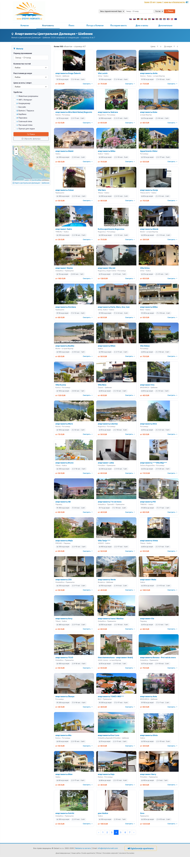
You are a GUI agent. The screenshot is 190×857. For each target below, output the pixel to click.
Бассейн (22, 107)
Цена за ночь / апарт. (22, 83)
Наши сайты (76, 853)
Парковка (22, 118)
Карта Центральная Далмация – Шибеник (32, 183)
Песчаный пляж (25, 125)
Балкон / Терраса (26, 110)
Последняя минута (118, 25)
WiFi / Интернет (25, 100)
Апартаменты (48, 25)
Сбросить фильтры (32, 139)
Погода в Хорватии (95, 25)
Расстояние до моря (22, 73)
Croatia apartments (88, 853)
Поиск (170, 11)
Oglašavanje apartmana (142, 848)
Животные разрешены (28, 96)
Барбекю (22, 114)
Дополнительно (165, 25)
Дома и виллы (142, 25)
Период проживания (22, 53)
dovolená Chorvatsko (126, 853)
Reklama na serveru (83, 848)
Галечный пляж (25, 121)
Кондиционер (24, 103)
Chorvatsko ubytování (110, 853)
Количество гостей (22, 64)
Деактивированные (63, 853)
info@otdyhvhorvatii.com (108, 848)
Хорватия (24, 25)
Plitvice (98, 853)
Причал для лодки (26, 128)
